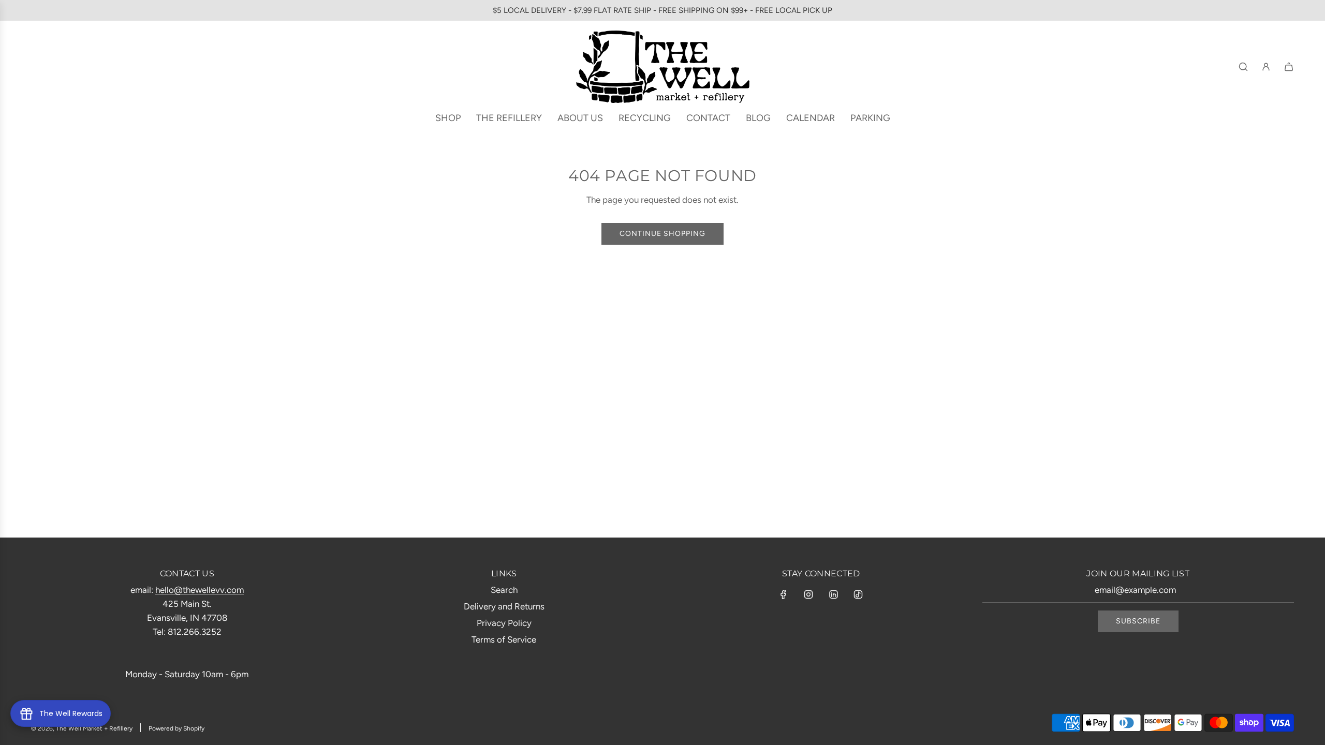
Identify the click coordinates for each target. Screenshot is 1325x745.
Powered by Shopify (176, 728)
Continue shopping (662, 233)
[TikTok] (858, 594)
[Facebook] (783, 594)
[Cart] (1288, 66)
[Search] (1243, 66)
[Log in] (1266, 66)
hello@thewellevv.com (199, 590)
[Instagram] (808, 594)
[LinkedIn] (833, 594)
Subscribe (1138, 621)
